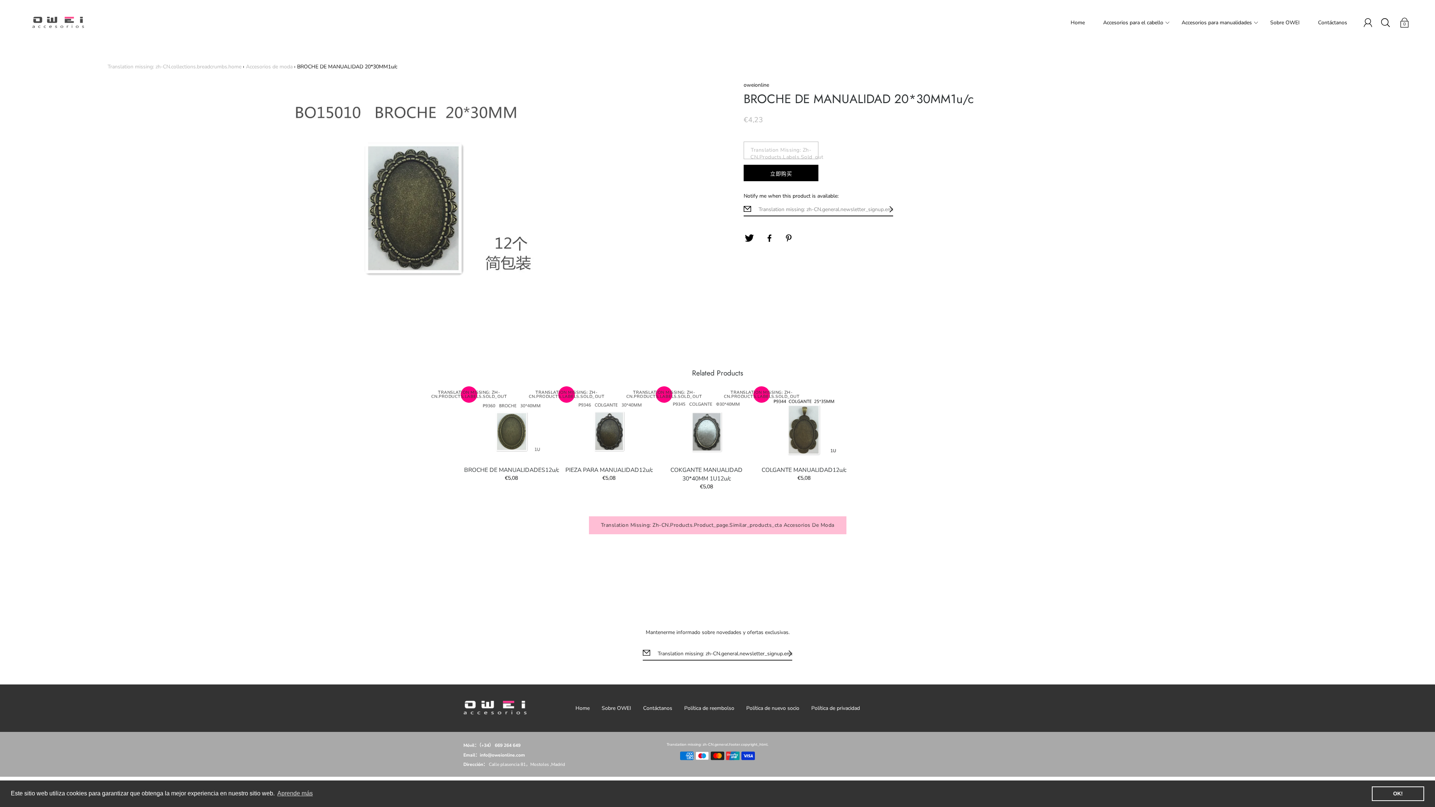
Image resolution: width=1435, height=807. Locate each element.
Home (1078, 22)
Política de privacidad (835, 708)
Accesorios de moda (269, 66)
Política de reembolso (709, 708)
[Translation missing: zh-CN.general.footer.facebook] (769, 238)
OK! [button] (1398, 794)
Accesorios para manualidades (1217, 22)
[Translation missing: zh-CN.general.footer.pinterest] (789, 238)
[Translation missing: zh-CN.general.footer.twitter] (749, 238)
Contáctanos (1332, 22)
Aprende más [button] (295, 793)
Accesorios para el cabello (1133, 22)
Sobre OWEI (1285, 22)
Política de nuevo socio (772, 708)
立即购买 (781, 173)
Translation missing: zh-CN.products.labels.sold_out (784, 152)
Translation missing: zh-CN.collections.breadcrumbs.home (174, 66)
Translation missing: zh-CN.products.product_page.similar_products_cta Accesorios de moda (717, 525)
